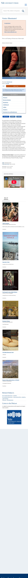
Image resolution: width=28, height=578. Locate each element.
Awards (19, 116)
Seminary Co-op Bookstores (10, 112)
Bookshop (5, 102)
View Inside (14, 77)
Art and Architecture (7, 395)
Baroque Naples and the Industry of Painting (11, 380)
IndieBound (6, 104)
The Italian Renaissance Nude (8, 352)
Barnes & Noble (7, 100)
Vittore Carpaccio (6, 223)
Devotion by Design (6, 321)
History (4, 400)
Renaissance (10, 400)
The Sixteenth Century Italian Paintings (10, 292)
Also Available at (14, 94)
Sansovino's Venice (6, 262)
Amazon (5, 97)
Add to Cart (15, 86)
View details (4, 229)
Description (6, 116)
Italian (15, 395)
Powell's (5, 109)
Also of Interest (6, 198)
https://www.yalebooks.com (10, 32)
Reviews (12, 116)
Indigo (4, 107)
